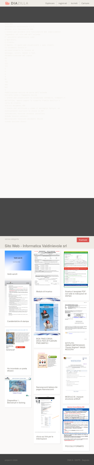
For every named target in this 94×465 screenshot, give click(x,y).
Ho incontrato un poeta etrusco (17, 369)
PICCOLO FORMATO (74, 446)
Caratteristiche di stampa (18, 321)
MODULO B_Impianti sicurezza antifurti (74, 397)
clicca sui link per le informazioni (44, 437)
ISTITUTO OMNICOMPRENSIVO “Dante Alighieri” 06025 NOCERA (75, 346)
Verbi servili (12, 274)
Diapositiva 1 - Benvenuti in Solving (16, 401)
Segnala (85, 460)
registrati (63, 3)
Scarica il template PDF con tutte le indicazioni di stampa (76, 293)
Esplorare (50, 3)
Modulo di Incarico (44, 291)
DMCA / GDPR (74, 460)
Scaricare (83, 239)
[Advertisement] (47, 15)
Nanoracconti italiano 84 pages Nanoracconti (46, 388)
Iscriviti (74, 3)
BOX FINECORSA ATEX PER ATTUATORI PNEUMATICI (46, 340)
